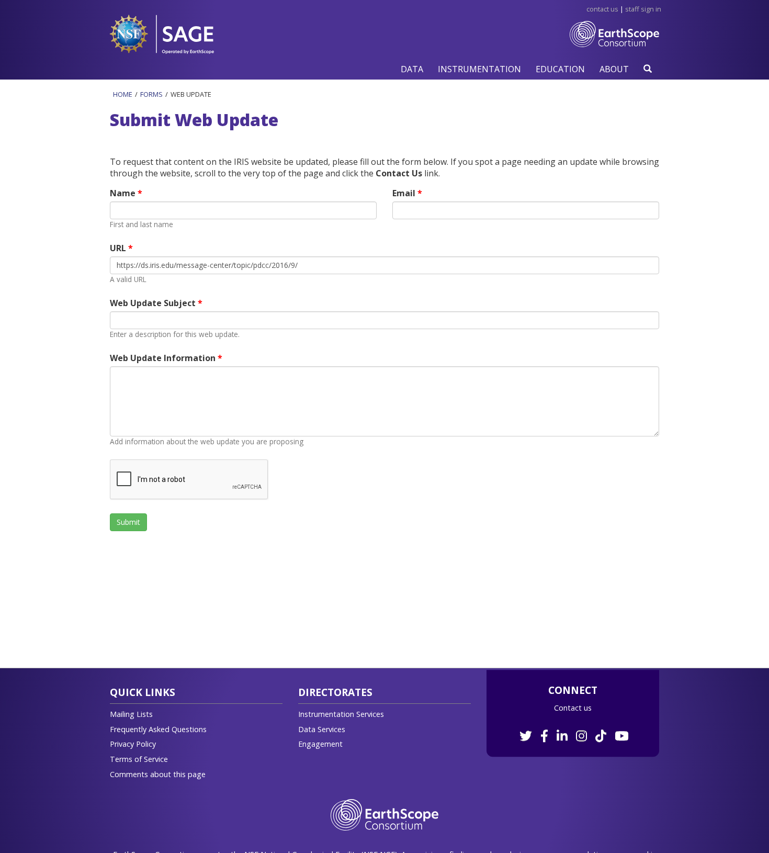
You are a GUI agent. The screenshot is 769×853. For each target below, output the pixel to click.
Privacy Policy (133, 744)
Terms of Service (139, 759)
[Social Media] (573, 730)
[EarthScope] (614, 42)
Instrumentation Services (341, 714)
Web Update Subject (154, 303)
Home (122, 94)
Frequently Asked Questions (158, 729)
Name (124, 193)
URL (119, 248)
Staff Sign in (643, 9)
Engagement (320, 744)
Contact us (573, 708)
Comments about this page (158, 774)
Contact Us (602, 9)
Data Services (321, 729)
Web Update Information (164, 358)
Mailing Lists (131, 714)
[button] (412, 69)
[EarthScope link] (384, 814)
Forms (151, 94)
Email (404, 193)
